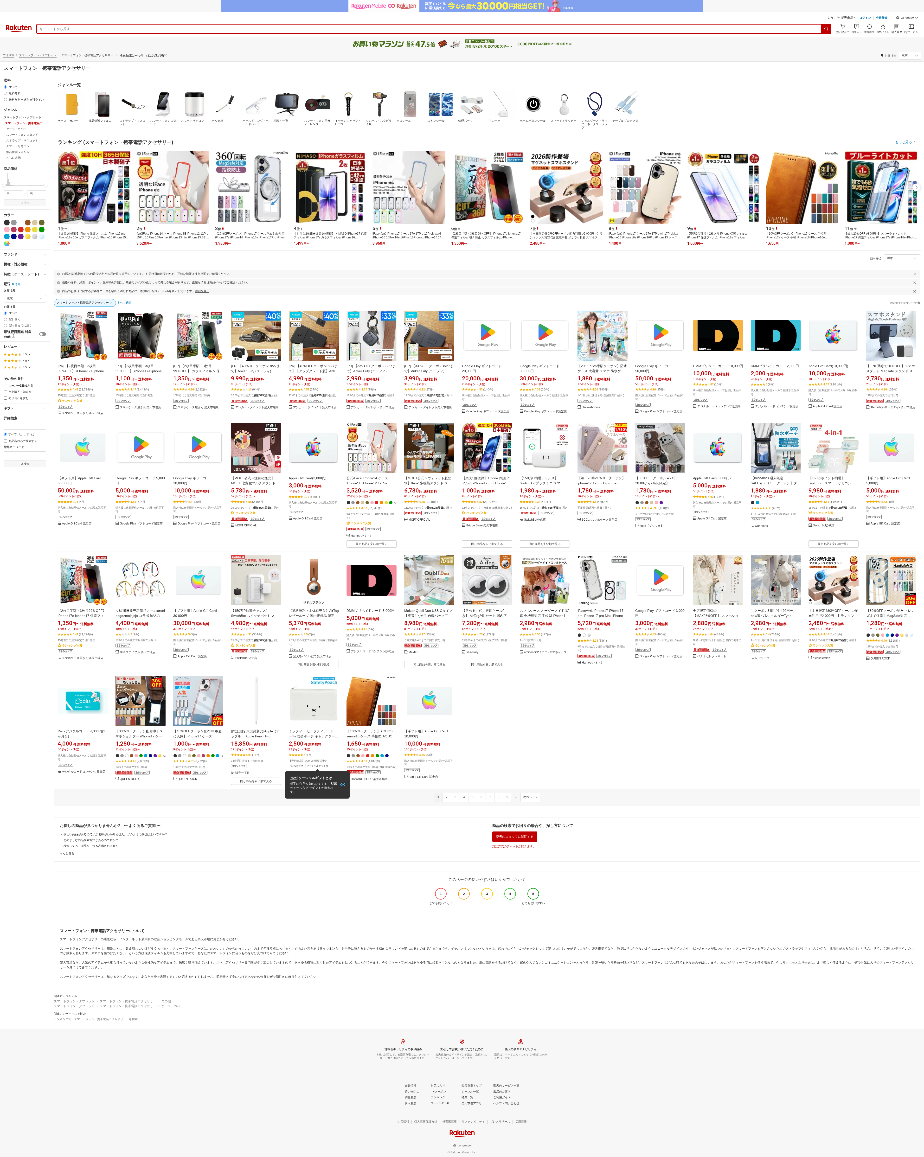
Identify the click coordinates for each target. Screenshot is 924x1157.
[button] (907, 18)
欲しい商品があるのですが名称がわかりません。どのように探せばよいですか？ (115, 834)
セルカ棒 (217, 120)
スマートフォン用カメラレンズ (317, 122)
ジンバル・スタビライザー (379, 122)
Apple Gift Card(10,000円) (828, 366)
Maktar (413, 652)
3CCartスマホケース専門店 (599, 519)
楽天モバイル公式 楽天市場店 (312, 656)
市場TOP (8, 55)
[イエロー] (35, 229)
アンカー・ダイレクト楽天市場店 (257, 407)
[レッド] (21, 229)
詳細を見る (202, 291)
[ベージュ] (35, 222)
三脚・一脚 (280, 120)
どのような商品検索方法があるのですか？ (91, 840)
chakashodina (591, 407)
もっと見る (67, 853)
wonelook (761, 526)
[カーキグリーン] (42, 222)
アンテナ (494, 120)
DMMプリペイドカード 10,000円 (718, 366)
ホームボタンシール (533, 120)
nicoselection (821, 658)
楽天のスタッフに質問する (514, 836)
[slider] (4, 185)
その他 (166, 1001)
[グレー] (14, 222)
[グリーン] (42, 229)
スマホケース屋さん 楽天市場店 (82, 413)
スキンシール (436, 120)
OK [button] (342, 784)
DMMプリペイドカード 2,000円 (775, 366)
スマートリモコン (192, 120)
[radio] (5, 87)
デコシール (404, 120)
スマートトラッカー (564, 120)
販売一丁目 (242, 772)
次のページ (530, 797)
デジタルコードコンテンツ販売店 (719, 406)
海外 (17, 284)
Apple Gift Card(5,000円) (712, 478)
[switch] (42, 334)
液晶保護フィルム (100, 120)
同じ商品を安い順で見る (371, 544)
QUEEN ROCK (880, 658)
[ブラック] (7, 222)
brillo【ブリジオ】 (651, 526)
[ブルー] (7, 236)
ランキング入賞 (72, 401)
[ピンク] (7, 229)
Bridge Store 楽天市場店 (482, 525)
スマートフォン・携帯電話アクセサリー (128, 1001)
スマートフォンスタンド (163, 122)
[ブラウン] (28, 222)
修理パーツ (465, 120)
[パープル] (21, 236)
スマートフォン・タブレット (38, 55)
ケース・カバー (68, 120)
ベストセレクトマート (711, 656)
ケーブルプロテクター (625, 122)
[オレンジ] (28, 229)
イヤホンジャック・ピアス (348, 122)
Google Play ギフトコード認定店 (487, 411)
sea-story (472, 652)
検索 (26, 203)
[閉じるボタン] (914, 274)
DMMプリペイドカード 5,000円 (370, 611)
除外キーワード (14, 447)
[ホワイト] (21, 222)
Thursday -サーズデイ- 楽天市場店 (893, 407)
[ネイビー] (14, 236)
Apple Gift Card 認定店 (827, 406)
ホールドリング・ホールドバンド (256, 122)
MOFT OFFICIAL (246, 525)
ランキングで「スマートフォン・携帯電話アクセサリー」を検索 (96, 1019)
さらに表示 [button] (13, 158)
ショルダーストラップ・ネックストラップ (594, 124)
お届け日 (9, 306)
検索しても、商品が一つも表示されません (91, 846)
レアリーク (762, 658)
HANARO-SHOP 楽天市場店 (369, 779)
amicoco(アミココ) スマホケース (545, 652)
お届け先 (9, 290)
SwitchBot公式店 (535, 519)
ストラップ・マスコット (132, 122)
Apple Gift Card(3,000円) (308, 478)
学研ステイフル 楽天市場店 (137, 652)
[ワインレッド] (14, 229)
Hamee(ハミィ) (361, 535)
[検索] (826, 29)
